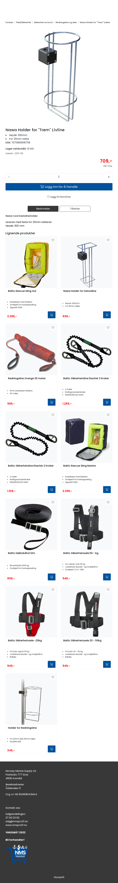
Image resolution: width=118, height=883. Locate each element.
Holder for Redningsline (22, 728)
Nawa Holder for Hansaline (79, 291)
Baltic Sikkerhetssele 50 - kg (80, 553)
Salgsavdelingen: (16, 814)
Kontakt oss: (13, 808)
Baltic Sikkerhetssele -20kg (25, 640)
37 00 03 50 (12, 817)
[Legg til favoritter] (53, 240)
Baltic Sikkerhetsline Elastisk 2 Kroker (31, 465)
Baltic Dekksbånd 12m (21, 553)
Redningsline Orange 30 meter (27, 378)
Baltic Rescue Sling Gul (22, 291)
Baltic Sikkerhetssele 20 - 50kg (82, 640)
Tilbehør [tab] (75, 208)
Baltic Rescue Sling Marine (79, 465)
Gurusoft (59, 877)
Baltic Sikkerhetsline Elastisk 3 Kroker (86, 378)
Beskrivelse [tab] (43, 208)
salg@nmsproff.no (17, 821)
